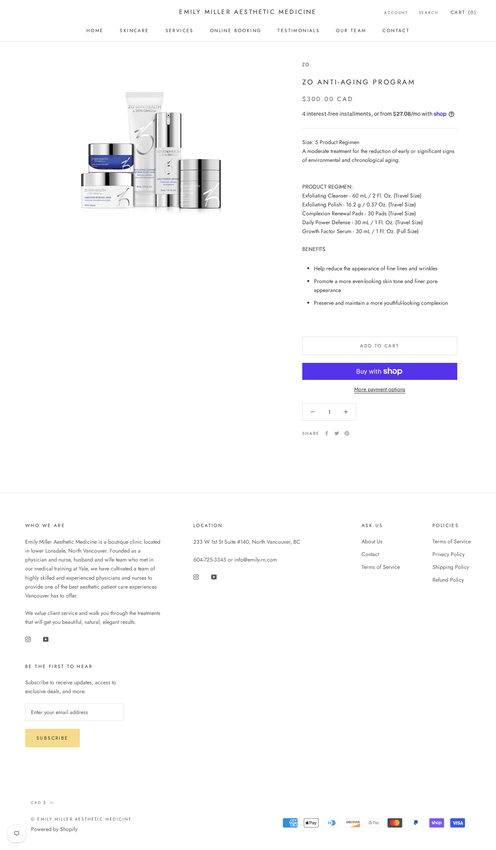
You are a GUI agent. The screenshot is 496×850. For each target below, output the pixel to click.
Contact (396, 30)
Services (179, 30)
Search (428, 12)
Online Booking (236, 30)
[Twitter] (336, 433)
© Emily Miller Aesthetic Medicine (81, 819)
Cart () (464, 12)
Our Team (351, 30)
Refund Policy (448, 580)
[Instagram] (28, 638)
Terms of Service (381, 567)
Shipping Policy (450, 567)
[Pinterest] (346, 433)
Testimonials (298, 30)
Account (396, 12)
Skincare (134, 30)
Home (95, 30)
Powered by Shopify (54, 829)
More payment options (379, 389)
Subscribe (52, 738)
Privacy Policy (448, 554)
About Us (372, 541)
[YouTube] (45, 638)
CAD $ (38, 802)
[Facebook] (326, 433)
